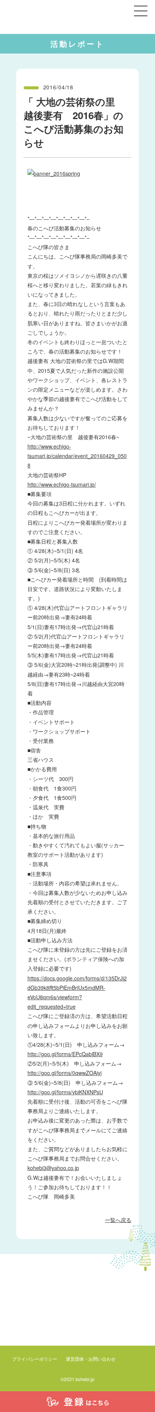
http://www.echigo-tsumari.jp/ (61, 484)
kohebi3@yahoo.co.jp (53, 1168)
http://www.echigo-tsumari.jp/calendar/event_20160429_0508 (77, 456)
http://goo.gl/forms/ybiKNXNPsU (65, 1092)
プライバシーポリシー (34, 1358)
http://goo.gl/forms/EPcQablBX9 (65, 1054)
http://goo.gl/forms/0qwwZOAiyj (64, 1073)
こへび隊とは (40, 1344)
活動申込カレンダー (93, 1344)
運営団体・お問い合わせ (90, 1358)
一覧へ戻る (118, 1220)
